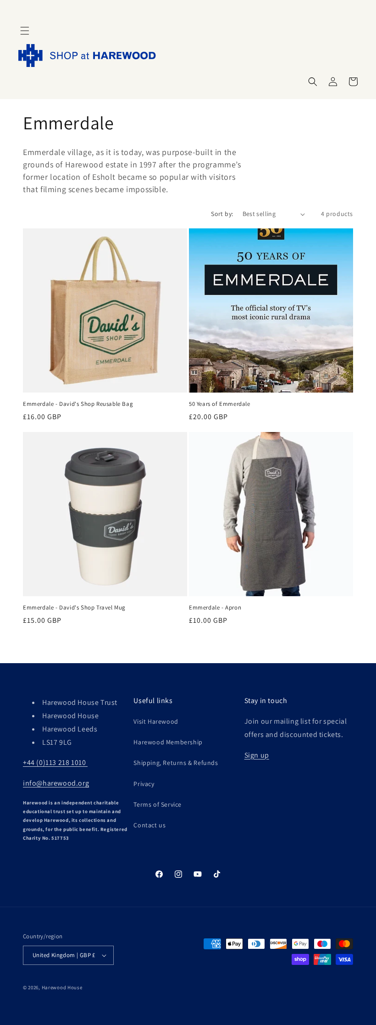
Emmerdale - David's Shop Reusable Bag (78, 404)
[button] (25, 31)
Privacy (143, 784)
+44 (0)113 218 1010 (55, 762)
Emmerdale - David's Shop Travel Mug (74, 607)
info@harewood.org (56, 783)
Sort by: (222, 214)
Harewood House (62, 987)
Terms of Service (157, 804)
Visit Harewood (155, 721)
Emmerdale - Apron (215, 607)
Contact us (149, 825)
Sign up (256, 755)
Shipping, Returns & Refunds (175, 763)
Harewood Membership (167, 742)
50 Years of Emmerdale (219, 404)
